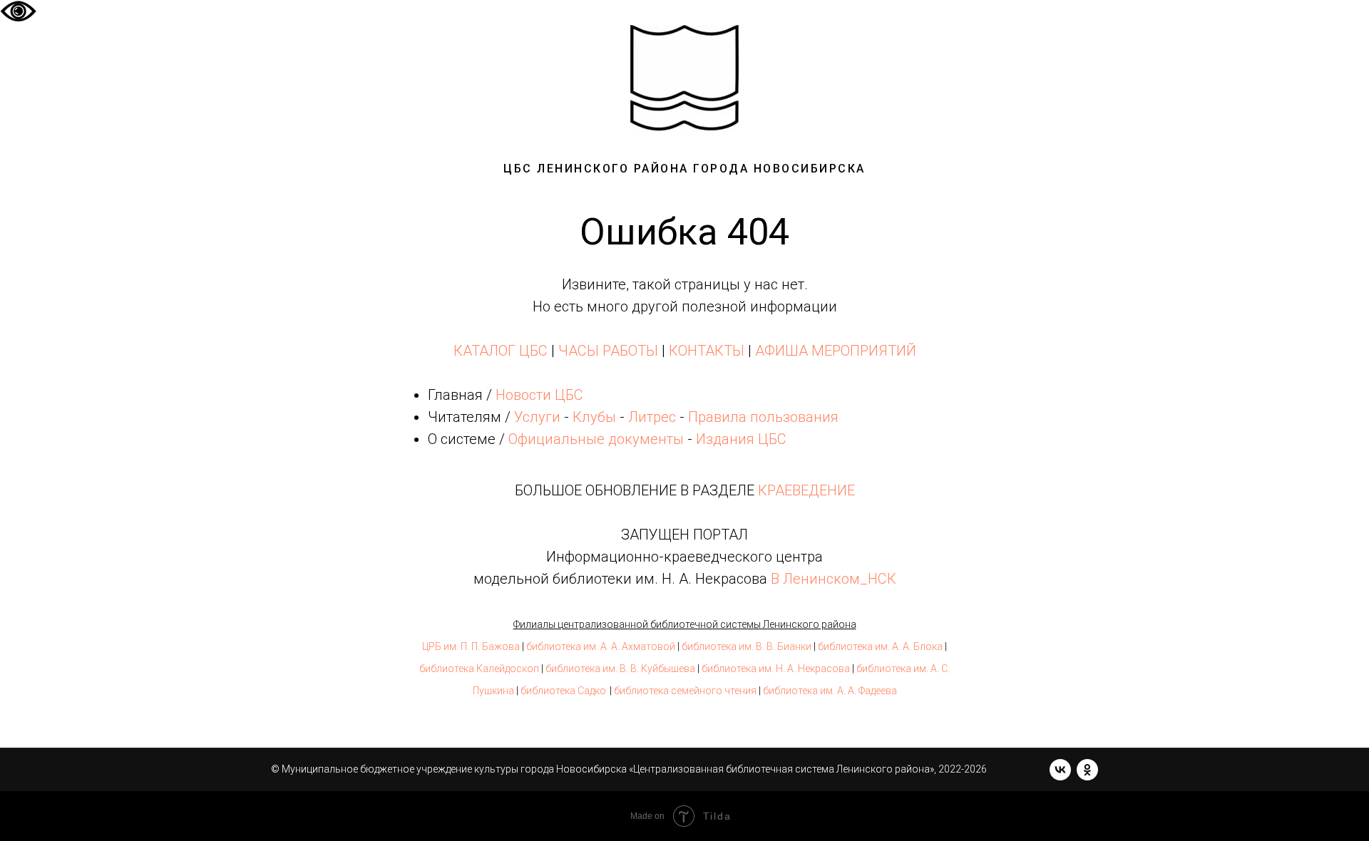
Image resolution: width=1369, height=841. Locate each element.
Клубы (594, 416)
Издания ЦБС (739, 439)
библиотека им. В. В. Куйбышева (620, 668)
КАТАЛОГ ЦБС (500, 350)
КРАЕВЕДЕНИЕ (806, 490)
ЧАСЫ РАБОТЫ (608, 350)
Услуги (537, 416)
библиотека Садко (563, 690)
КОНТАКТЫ (706, 350)
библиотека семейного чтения (685, 690)
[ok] (1087, 769)
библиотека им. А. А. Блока (880, 646)
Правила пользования (763, 416)
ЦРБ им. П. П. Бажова (471, 646)
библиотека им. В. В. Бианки (746, 646)
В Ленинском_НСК (833, 578)
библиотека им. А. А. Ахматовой (600, 646)
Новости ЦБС (539, 394)
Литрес (652, 416)
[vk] (1060, 769)
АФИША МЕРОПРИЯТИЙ (835, 350)
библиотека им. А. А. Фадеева (830, 690)
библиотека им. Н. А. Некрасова (776, 668)
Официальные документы (596, 439)
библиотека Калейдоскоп (479, 668)
